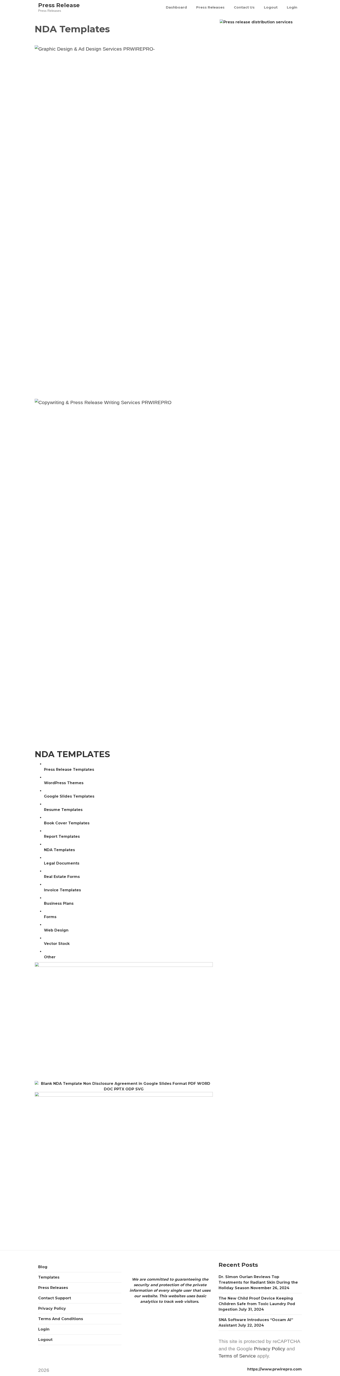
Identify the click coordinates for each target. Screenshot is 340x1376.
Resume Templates (63, 809)
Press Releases (210, 7)
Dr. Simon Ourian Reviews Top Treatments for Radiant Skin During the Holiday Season (258, 1282)
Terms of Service (237, 1355)
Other (50, 957)
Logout (271, 7)
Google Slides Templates (69, 796)
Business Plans (59, 903)
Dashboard (176, 7)
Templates (48, 1277)
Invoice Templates (62, 890)
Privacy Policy (52, 1308)
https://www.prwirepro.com (274, 1369)
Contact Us (244, 7)
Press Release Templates (69, 769)
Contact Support (54, 1298)
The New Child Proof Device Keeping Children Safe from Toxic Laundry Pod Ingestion (257, 1304)
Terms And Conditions (60, 1319)
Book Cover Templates (67, 823)
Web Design (56, 930)
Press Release (59, 5)
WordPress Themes (63, 783)
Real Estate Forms (62, 876)
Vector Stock (57, 943)
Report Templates (62, 836)
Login (292, 7)
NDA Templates (59, 850)
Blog (42, 1267)
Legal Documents (61, 863)
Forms (50, 917)
